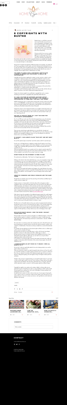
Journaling (40, 22)
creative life (16, 282)
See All (57, 298)
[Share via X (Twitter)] (17, 288)
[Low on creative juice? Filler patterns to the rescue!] (33, 304)
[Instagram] (14, 344)
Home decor (27, 22)
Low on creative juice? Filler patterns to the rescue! (33, 311)
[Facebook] (3, 5)
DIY (22, 22)
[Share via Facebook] (14, 288)
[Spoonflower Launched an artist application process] (16, 304)
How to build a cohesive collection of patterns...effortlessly (50, 311)
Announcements (16, 22)
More (54, 22)
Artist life (15, 285)
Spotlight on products (47, 22)
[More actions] (52, 30)
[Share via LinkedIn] (19, 288)
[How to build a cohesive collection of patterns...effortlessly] (50, 304)
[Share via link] (22, 288)
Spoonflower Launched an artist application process (15, 311)
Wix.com (23, 351)
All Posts (10, 22)
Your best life (33, 22)
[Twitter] (6, 5)
